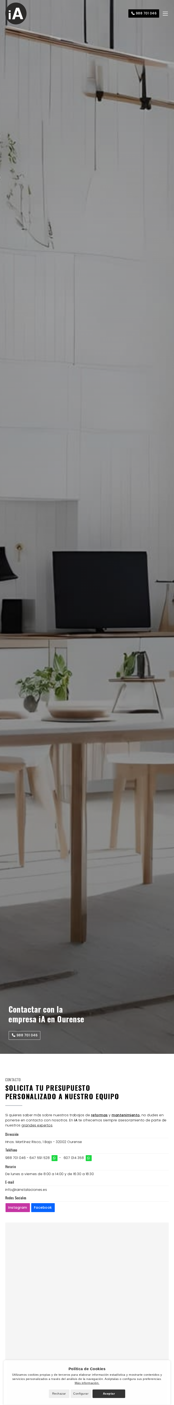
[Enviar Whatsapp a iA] (55, 1158)
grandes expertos (36, 1125)
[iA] (16, 13)
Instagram (17, 1207)
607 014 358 (74, 1157)
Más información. (87, 1383)
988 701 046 (15, 1157)
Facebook (43, 1207)
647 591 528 (39, 1157)
